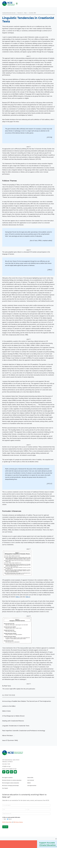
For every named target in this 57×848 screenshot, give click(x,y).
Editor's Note (6, 711)
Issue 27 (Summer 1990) (10, 740)
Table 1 (18, 597)
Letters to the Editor (9, 706)
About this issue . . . (8, 735)
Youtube (15, 771)
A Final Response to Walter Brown (13, 716)
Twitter (7, 771)
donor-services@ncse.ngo (9, 768)
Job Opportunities (31, 785)
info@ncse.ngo (6, 766)
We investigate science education (10, 783)
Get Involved (30, 780)
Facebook (3, 771)
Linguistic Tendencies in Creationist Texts (15, 726)
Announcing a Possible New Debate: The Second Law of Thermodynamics (26, 701)
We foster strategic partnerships (10, 785)
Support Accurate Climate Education (47, 844)
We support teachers (7, 777)
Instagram (11, 771)
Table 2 (28, 597)
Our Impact (5, 788)
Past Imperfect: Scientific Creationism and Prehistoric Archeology (23, 730)
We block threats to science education (11, 780)
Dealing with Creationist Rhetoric (13, 721)
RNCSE (29, 783)
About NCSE (30, 777)
